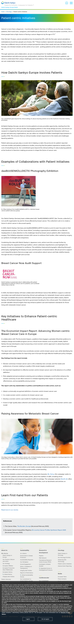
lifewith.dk (64, 479)
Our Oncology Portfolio (64, 557)
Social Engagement (25, 564)
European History (7, 572)
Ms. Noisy (51, 474)
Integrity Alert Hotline (8, 576)
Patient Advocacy (6, 579)
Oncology (9, 11)
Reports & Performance (26, 572)
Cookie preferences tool (19, 606)
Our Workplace (24, 562)
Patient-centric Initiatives (65, 563)
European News (62, 576)
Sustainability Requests (26, 559)
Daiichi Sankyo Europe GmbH (9, 7)
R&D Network (42, 558)
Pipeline (41, 555)
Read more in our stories (9, 510)
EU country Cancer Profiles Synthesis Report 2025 (49, 530)
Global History (8, 574)
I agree (28, 619)
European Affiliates (8, 565)
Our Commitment (43, 580)
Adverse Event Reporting (65, 566)
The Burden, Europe (24, 526)
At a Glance (23, 553)
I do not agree (45, 619)
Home (3, 11)
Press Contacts (62, 579)
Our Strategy (6, 563)
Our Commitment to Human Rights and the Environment (26, 580)
